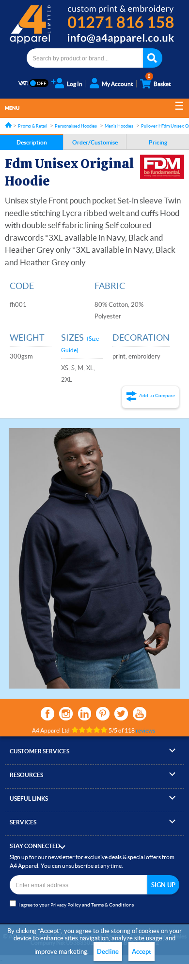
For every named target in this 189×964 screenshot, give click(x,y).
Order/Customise (95, 142)
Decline (108, 951)
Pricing (158, 142)
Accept (141, 951)
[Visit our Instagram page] (66, 713)
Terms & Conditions (112, 904)
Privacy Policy (65, 904)
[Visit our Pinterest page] (103, 713)
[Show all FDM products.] (162, 167)
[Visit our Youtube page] (139, 713)
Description (31, 142)
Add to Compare (157, 395)
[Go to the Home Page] (8, 125)
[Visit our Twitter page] (121, 713)
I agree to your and (76, 904)
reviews (145, 730)
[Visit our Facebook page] (47, 713)
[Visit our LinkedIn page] (84, 713)
